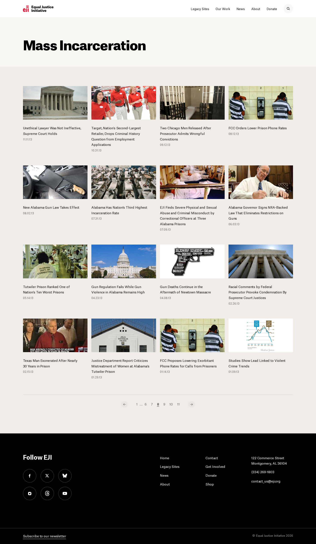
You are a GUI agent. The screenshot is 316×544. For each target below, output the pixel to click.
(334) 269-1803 (262, 471)
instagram (29, 493)
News (240, 8)
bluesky (65, 475)
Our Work (223, 8)
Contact (212, 457)
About (255, 8)
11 (178, 404)
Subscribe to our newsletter (44, 535)
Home (164, 457)
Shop (210, 484)
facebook (29, 475)
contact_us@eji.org (266, 481)
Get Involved (215, 466)
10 (171, 404)
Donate (272, 8)
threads (47, 493)
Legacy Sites (200, 8)
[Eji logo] (38, 9)
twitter (47, 475)
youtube (65, 493)
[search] (288, 8)
